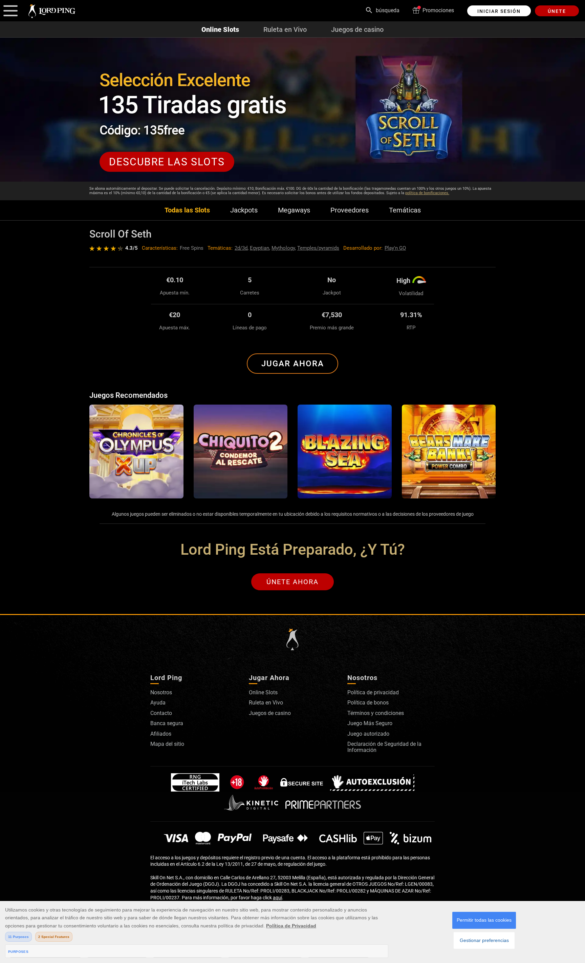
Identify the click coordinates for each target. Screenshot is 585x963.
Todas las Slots (187, 210)
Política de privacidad (373, 692)
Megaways (294, 210)
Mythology (283, 248)
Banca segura (166, 723)
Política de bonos (368, 702)
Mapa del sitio (167, 744)
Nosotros (161, 692)
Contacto (161, 713)
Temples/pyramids (318, 248)
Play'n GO (395, 248)
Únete (557, 11)
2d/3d (241, 248)
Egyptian (259, 248)
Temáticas (405, 210)
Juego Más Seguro (369, 723)
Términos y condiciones (375, 713)
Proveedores (349, 210)
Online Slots (220, 29)
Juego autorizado (368, 734)
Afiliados (160, 734)
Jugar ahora (292, 363)
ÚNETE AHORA (292, 582)
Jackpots (244, 210)
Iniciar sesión (499, 11)
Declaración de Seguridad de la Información (384, 747)
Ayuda (158, 702)
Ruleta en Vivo (285, 29)
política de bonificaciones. (427, 193)
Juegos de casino (357, 29)
